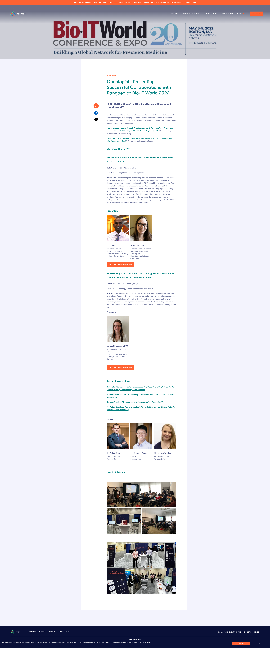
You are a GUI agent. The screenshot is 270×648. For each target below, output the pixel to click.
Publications (227, 14)
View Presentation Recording (122, 264)
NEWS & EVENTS (212, 14)
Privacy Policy (64, 632)
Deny (259, 643)
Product (174, 14)
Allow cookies (241, 643)
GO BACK (112, 75)
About (239, 14)
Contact (32, 632)
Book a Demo (256, 14)
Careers (42, 632)
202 (128, 149)
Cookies (52, 632)
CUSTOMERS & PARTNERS (192, 14)
